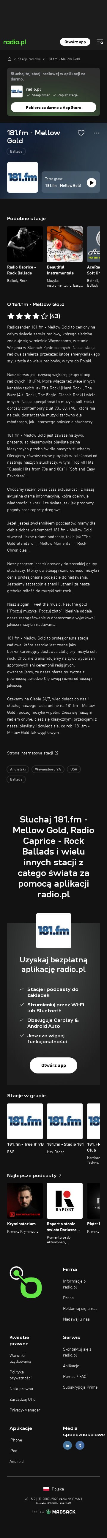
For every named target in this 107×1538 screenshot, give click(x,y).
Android (17, 1462)
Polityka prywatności (21, 1375)
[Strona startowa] (9, 58)
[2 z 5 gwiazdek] (19, 316)
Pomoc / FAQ (74, 1377)
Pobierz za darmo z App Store (53, 108)
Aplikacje (71, 1366)
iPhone (16, 1440)
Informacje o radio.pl (74, 1284)
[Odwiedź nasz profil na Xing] (80, 1445)
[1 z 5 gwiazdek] (11, 316)
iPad (14, 1451)
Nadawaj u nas (76, 1319)
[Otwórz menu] (99, 41)
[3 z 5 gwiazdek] (27, 316)
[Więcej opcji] (96, 133)
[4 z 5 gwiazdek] (36, 316)
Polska (57, 1489)
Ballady (16, 152)
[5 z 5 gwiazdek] (44, 316)
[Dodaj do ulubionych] (81, 133)
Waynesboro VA (48, 769)
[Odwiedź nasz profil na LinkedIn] (67, 1445)
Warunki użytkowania (20, 1359)
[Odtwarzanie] (91, 182)
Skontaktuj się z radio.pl (77, 1352)
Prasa (68, 1298)
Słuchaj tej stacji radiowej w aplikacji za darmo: (48, 76)
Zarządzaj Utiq (23, 1400)
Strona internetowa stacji (30, 753)
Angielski (18, 769)
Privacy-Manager (25, 1410)
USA (73, 769)
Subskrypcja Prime (80, 1387)
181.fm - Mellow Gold (63, 186)
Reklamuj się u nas (80, 1309)
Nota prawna (21, 1389)
